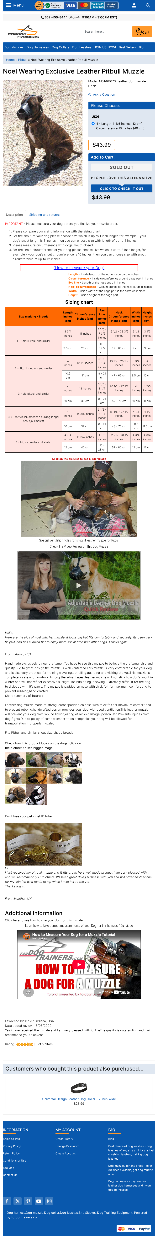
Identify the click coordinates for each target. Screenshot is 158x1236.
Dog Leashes (81, 47)
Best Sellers (127, 47)
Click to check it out (122, 189)
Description (14, 215)
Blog (142, 47)
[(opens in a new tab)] (15, 759)
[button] (79, 585)
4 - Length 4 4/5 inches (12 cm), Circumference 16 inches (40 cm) (120, 126)
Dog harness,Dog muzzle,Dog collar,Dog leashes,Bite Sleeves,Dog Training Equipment (69, 1213)
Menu (18, 5)
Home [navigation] (10, 60)
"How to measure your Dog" (79, 267)
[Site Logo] (24, 31)
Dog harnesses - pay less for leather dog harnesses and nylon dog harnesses (129, 1185)
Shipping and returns (44, 215)
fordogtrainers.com (25, 1217)
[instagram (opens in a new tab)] (49, 1201)
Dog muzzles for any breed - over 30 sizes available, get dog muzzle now (130, 1170)
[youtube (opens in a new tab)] (39, 1201)
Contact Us (10, 1174)
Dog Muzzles (14, 47)
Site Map (8, 1167)
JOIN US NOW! (105, 47)
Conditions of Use (14, 1160)
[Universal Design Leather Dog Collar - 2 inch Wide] (79, 1088)
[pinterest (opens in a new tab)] (28, 1201)
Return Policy (11, 1153)
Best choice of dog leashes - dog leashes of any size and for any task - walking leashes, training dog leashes (131, 1152)
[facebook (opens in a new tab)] (7, 1201)
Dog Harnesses (38, 47)
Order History (64, 1138)
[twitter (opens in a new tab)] (17, 1201)
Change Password (67, 1146)
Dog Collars (60, 47)
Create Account (65, 1153)
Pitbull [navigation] (22, 60)
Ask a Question (103, 94)
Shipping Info (11, 1138)
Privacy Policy (12, 1146)
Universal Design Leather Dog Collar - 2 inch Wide (79, 1099)
